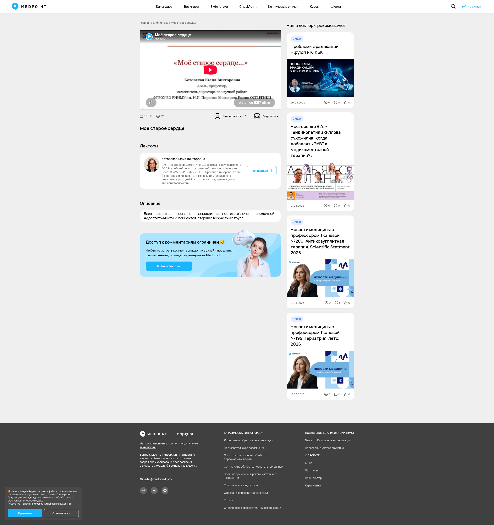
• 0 (234, 116)
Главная (145, 22)
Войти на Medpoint (169, 266)
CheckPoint (248, 6)
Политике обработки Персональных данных (48, 503)
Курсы (314, 6)
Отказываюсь (61, 513)
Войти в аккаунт (471, 6)
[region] (320, 216)
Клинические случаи (283, 6)
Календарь (164, 6)
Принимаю (25, 513)
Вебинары (191, 6)
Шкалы (336, 6)
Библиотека (219, 6)
